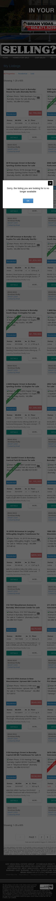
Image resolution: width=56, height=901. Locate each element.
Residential (22, 73)
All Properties (9, 73)
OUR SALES (40, 58)
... (53, 837)
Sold (32, 73)
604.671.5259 (12, 149)
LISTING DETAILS (14, 137)
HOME (5, 58)
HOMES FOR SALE (21, 58)
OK (28, 201)
